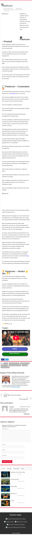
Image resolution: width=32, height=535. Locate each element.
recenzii (25, 365)
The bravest (12, 93)
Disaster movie (25, 363)
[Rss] (16, 531)
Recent (3, 468)
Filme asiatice (11, 9)
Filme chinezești (19, 9)
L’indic (12, 500)
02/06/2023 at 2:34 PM (25, 406)
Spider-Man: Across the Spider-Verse (12, 395)
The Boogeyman (23, 398)
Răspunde (26, 414)
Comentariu (5, 428)
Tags (22, 468)
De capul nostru (15, 479)
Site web (4, 455)
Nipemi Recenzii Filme (15, 365)
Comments (16, 468)
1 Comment (6, 10)
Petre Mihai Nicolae (8, 8)
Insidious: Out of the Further (18, 472)
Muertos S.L (14, 493)
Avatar (27, 255)
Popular (9, 468)
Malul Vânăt (14, 486)
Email (4, 450)
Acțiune (5, 9)
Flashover (4, 365)
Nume (4, 444)
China (5, 363)
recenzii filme (5, 367)
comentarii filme (14, 363)
